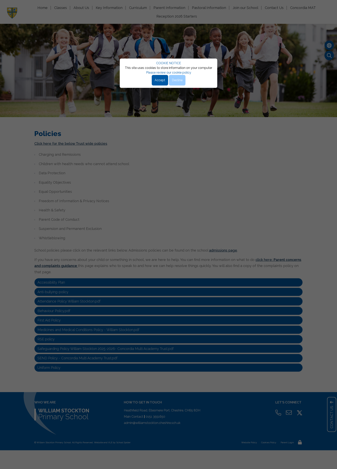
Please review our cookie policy (168, 72)
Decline (177, 80)
